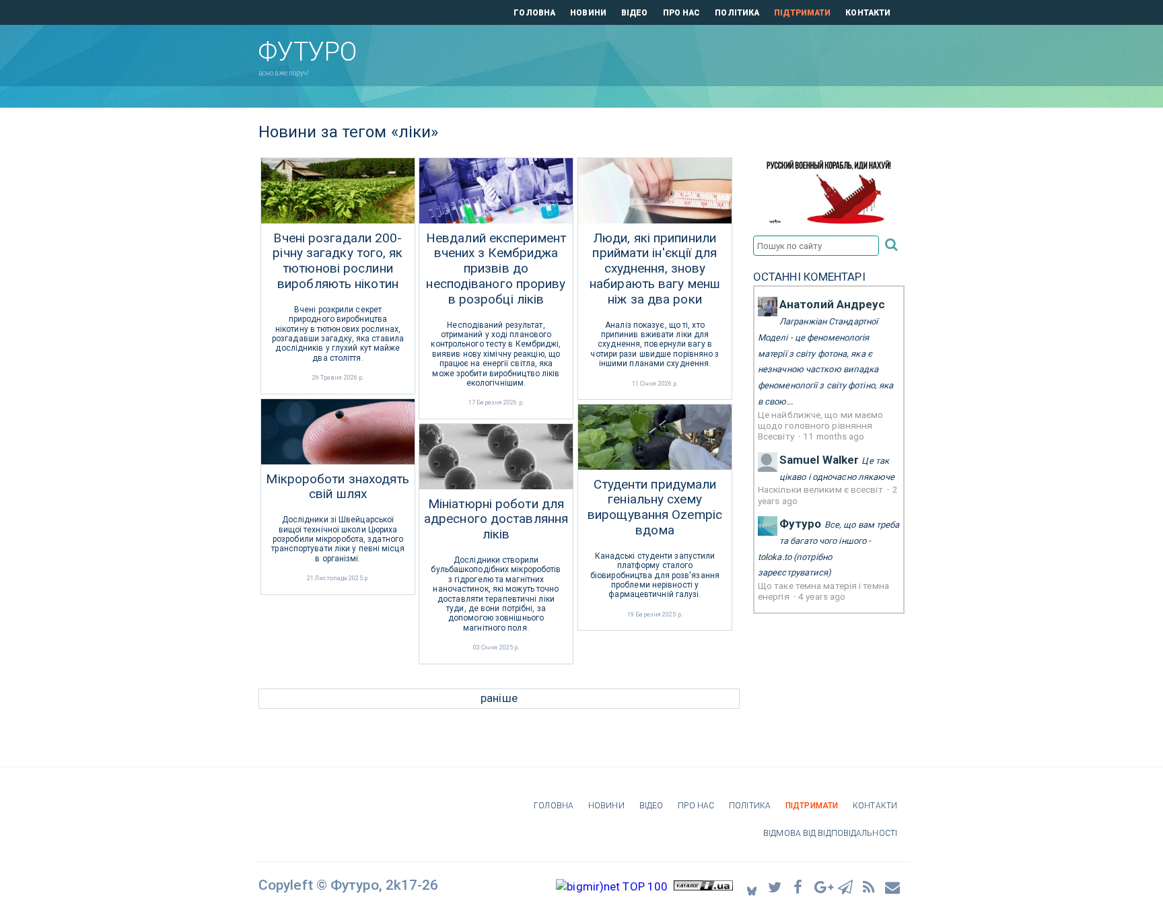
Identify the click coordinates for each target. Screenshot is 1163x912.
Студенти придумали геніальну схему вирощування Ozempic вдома (655, 507)
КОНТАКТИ (867, 12)
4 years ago (821, 596)
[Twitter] (775, 887)
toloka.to (774, 557)
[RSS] (869, 887)
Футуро (800, 523)
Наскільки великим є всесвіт (821, 489)
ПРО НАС (682, 12)
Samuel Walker (819, 459)
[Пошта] (893, 887)
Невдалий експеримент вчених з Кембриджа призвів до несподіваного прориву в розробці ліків (496, 269)
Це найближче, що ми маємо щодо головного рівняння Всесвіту (821, 425)
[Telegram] (846, 887)
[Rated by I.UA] (703, 886)
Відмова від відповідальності (830, 833)
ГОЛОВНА (534, 12)
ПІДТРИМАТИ (802, 12)
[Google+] (822, 887)
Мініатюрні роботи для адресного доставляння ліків (496, 519)
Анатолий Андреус (832, 304)
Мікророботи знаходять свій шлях (337, 487)
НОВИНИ (588, 12)
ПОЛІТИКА (737, 12)
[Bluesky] (751, 887)
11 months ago (833, 436)
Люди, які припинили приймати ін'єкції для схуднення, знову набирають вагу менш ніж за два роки (655, 269)
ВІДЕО (634, 12)
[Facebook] (798, 887)
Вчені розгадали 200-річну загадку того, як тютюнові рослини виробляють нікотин (337, 261)
